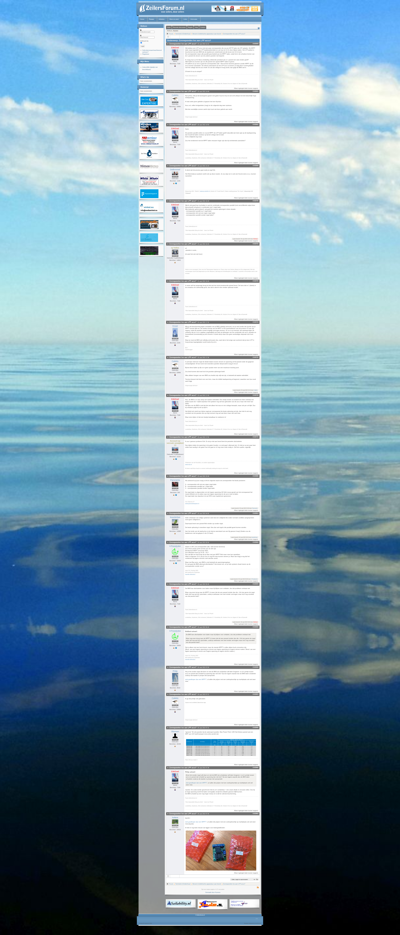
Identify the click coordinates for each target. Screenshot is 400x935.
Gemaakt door (210, 892)
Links (185, 19)
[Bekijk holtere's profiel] (175, 824)
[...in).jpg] (221, 870)
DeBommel (175, 169)
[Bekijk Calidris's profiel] (175, 101)
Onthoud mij (144, 41)
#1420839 (255, 584)
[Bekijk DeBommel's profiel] (175, 175)
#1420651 (255, 91)
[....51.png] (221, 755)
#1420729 (255, 395)
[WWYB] (149, 184)
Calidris (175, 95)
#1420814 (255, 513)
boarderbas (175, 517)
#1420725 (255, 357)
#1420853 (255, 694)
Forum (151, 19)
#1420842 (255, 627)
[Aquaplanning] (239, 906)
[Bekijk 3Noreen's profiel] (175, 738)
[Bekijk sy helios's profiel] (175, 254)
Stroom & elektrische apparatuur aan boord (206, 34)
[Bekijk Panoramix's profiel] (175, 487)
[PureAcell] (149, 254)
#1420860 (255, 767)
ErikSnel (175, 48)
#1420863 (255, 813)
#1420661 (255, 124)
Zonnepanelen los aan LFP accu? (234, 34)
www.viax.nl (188, 464)
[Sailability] (179, 906)
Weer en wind (174, 19)
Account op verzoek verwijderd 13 (175, 443)
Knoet (175, 326)
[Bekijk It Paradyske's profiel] (175, 555)
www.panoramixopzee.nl (192, 503)
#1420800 (255, 476)
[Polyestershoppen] (149, 197)
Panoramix (175, 480)
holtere (175, 817)
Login (142, 46)
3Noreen (175, 731)
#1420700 (255, 201)
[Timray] (149, 118)
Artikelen (161, 19)
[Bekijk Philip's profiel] (175, 682)
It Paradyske (175, 546)
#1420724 (255, 322)
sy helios (175, 248)
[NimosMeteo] (149, 171)
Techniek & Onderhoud (182, 34)
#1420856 (255, 727)
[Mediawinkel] (149, 211)
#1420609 (255, 43)
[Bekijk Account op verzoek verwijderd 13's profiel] (175, 451)
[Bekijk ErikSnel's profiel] (175, 58)
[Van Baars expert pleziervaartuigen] (149, 241)
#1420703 (255, 244)
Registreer (145, 54)
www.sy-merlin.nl (205, 191)
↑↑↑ (257, 918)
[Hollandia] (149, 131)
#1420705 (255, 281)
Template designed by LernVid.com (252, 923)
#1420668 (255, 165)
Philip (175, 671)
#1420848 (255, 667)
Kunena (217, 892)
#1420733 (255, 437)
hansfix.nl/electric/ (190, 574)
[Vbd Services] (149, 144)
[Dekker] (236, 11)
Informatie (193, 19)
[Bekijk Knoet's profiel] (175, 337)
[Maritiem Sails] (149, 157)
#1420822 (255, 542)
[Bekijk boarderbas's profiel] (175, 525)
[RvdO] (149, 105)
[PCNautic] (149, 228)
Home (142, 19)
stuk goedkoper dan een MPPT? (196, 679)
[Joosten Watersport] (211, 907)
